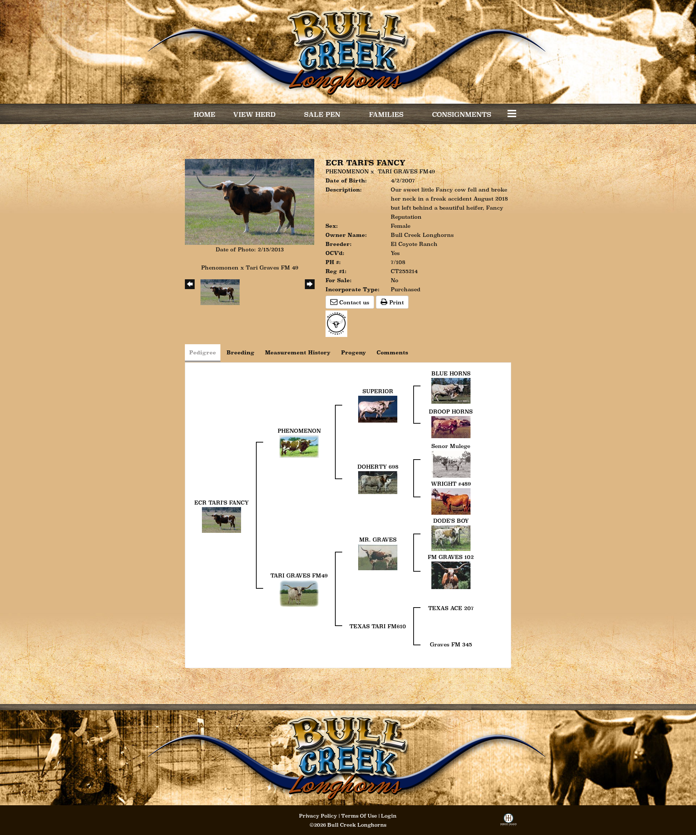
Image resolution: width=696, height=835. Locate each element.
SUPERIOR (377, 391)
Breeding (240, 352)
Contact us (353, 302)
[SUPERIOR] (377, 408)
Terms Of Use (359, 816)
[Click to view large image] (249, 201)
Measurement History (298, 352)
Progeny (353, 352)
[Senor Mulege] (451, 463)
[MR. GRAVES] (377, 557)
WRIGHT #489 (451, 484)
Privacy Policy (318, 816)
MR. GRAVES (378, 539)
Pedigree (202, 352)
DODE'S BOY (451, 521)
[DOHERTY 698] (377, 482)
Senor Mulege (450, 446)
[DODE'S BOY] (451, 537)
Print (396, 302)
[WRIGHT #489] (451, 501)
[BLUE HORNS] (451, 390)
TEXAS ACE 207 (451, 608)
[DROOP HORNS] (451, 426)
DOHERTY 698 (377, 467)
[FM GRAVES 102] (451, 575)
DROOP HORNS (451, 411)
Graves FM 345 (451, 644)
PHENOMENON (347, 171)
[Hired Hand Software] (508, 821)
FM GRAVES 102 (451, 557)
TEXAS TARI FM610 (377, 626)
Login (389, 816)
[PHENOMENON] (299, 446)
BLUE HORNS (451, 373)
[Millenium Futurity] (338, 323)
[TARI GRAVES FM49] (299, 593)
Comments (392, 352)
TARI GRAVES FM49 (406, 171)
